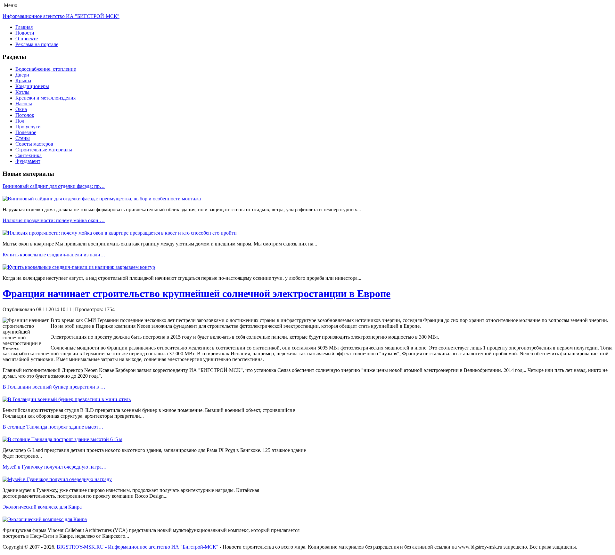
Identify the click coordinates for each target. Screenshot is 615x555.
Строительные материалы (43, 149)
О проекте (26, 38)
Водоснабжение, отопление (45, 69)
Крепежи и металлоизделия (45, 98)
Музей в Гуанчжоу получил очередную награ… (55, 467)
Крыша (23, 80)
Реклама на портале (36, 44)
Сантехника (28, 155)
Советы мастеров (34, 144)
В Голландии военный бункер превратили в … (54, 387)
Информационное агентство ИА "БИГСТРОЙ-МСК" (61, 16)
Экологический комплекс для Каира (42, 507)
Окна (21, 109)
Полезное (25, 132)
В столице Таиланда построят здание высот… (53, 427)
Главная (24, 27)
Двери (22, 74)
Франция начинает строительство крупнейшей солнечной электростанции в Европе (196, 293)
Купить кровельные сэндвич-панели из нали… (54, 254)
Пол (19, 121)
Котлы (22, 92)
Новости (24, 33)
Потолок (24, 115)
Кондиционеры (32, 86)
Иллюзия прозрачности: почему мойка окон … (54, 220)
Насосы (23, 103)
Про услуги (28, 126)
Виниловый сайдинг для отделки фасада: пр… (54, 186)
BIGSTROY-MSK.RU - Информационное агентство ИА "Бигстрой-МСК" (137, 547)
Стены (22, 138)
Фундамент (27, 161)
